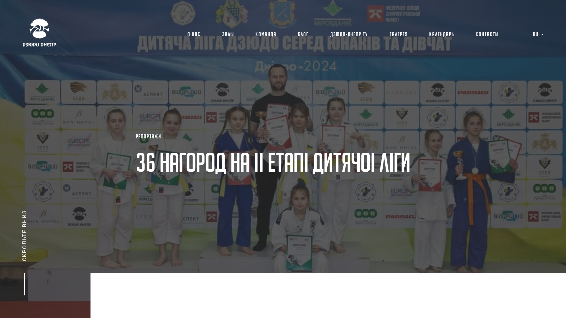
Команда (266, 34)
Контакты (487, 34)
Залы (228, 34)
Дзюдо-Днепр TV (349, 34)
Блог (303, 34)
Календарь (441, 34)
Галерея (399, 34)
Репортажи (148, 137)
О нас (193, 34)
